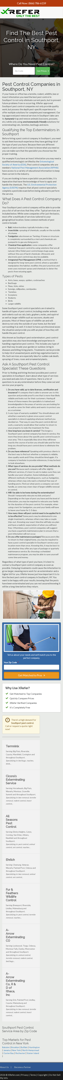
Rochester (20, 1053)
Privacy (24, 1075)
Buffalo (24, 1047)
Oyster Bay (8, 1053)
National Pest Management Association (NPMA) (34, 167)
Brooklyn (15, 1047)
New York (16, 1050)
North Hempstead (30, 1050)
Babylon (6, 1047)
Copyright (42, 1075)
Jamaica (6, 1050)
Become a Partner (22, 1067)
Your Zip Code (11, 662)
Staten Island (33, 1053)
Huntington (34, 1047)
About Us (4, 1067)
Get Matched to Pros (30, 675)
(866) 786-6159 (37, 3)
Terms (33, 1075)
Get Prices (42, 71)
